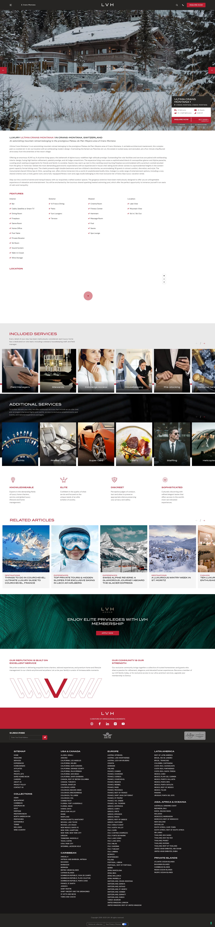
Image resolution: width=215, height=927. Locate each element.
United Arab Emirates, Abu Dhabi (167, 849)
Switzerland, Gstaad (116, 886)
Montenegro (113, 857)
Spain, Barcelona (115, 870)
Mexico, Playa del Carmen (165, 777)
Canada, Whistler (68, 785)
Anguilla (64, 857)
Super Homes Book (21, 777)
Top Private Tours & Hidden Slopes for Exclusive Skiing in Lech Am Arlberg (74, 580)
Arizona (64, 758)
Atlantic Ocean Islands (164, 862)
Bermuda (64, 867)
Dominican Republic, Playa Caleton (75, 878)
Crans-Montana (29, 5)
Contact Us (18, 787)
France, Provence (115, 790)
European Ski (19, 806)
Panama (157, 793)
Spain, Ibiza (112, 873)
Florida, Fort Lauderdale (71, 803)
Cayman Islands (67, 873)
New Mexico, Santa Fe (70, 828)
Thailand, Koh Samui (162, 835)
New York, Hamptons (69, 830)
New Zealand (160, 822)
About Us (17, 782)
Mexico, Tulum (160, 790)
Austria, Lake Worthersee (118, 758)
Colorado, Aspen (68, 787)
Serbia (110, 868)
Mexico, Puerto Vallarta (164, 779)
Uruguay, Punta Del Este (164, 795)
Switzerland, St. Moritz (117, 889)
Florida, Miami (66, 806)
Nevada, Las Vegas (68, 825)
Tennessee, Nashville (69, 838)
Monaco (111, 854)
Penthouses (19, 819)
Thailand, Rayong (161, 843)
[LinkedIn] (107, 723)
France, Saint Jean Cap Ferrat (120, 795)
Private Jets (19, 774)
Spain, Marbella (114, 878)
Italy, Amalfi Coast (115, 825)
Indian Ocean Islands (163, 870)
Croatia (111, 763)
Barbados (65, 865)
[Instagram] (115, 723)
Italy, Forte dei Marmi (116, 836)
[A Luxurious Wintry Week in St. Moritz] (172, 548)
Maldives (158, 814)
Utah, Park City (67, 844)
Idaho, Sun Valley (68, 811)
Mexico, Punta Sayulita (163, 785)
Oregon (64, 836)
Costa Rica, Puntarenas (164, 769)
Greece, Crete (113, 811)
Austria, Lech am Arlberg (118, 761)
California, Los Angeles (71, 761)
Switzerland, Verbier (116, 892)
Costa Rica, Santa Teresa (164, 771)
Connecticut (66, 801)
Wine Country (19, 830)
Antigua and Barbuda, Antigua (74, 859)
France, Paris (113, 787)
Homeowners (19, 766)
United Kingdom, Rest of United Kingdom (124, 905)
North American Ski (22, 816)
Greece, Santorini (115, 822)
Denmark (111, 766)
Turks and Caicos (68, 897)
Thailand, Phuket (161, 841)
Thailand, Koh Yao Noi (163, 838)
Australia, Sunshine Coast (165, 806)
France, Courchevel (116, 779)
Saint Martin (66, 889)
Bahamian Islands (161, 864)
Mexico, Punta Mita (162, 782)
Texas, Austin (66, 841)
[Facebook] (99, 723)
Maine (63, 814)
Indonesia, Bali (160, 808)
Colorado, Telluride (69, 795)
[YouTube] (123, 723)
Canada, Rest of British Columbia (75, 779)
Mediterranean (20, 814)
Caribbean (18, 803)
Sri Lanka (158, 833)
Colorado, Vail (67, 798)
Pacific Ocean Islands (163, 872)
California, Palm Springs (71, 771)
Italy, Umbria (113, 852)
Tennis (16, 824)
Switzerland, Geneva (116, 884)
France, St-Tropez (115, 798)
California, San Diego (70, 774)
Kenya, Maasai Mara (162, 811)
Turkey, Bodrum (114, 900)
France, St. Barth (68, 883)
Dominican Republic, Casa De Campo (76, 875)
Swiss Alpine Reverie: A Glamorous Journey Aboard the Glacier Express (123, 580)
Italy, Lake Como (114, 838)
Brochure (202, 124)
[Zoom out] (164, 279)
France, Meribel (114, 785)
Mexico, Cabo (159, 774)
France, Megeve (114, 782)
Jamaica (64, 886)
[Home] (91, 723)
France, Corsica (114, 777)
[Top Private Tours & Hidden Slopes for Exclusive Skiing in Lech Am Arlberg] (74, 548)
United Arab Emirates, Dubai (165, 851)
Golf (16, 808)
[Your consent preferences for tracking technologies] (211, 923)
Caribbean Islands (162, 867)
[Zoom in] (164, 275)
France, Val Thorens (116, 803)
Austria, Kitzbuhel (115, 755)
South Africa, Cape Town (165, 827)
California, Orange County (72, 769)
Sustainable (19, 822)
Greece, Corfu (114, 809)
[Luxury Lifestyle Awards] (194, 735)
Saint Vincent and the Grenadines (75, 891)
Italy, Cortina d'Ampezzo (118, 833)
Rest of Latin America (163, 755)
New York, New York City (71, 833)
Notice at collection (95, 924)
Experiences (19, 763)
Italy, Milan (112, 844)
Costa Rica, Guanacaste (164, 766)
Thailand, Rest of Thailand (165, 846)
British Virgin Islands (70, 870)
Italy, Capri (112, 830)
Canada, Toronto (68, 782)
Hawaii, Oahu (66, 809)
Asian (16, 798)
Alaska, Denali (67, 755)
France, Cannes (114, 771)
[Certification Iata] (107, 738)
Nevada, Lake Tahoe (69, 822)
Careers (17, 779)
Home (16, 755)
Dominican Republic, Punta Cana (74, 881)
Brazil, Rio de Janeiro (163, 758)
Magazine (18, 758)
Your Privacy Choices (113, 924)
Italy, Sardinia (113, 846)
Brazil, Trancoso (161, 761)
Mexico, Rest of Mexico (164, 787)
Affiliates (18, 769)
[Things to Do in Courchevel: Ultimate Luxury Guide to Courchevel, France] (25, 548)
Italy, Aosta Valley (115, 828)
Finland (111, 769)
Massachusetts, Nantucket (72, 819)
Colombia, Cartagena (163, 763)
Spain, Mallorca (114, 876)
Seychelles (159, 824)
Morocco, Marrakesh (163, 816)
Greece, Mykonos (115, 814)
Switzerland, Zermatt (117, 895)
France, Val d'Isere (115, 801)
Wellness (18, 827)
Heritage (17, 811)
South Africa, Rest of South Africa (169, 830)
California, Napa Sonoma (71, 766)
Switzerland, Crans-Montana (120, 881)
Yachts (17, 771)
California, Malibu (68, 763)
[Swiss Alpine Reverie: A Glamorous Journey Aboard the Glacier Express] (123, 548)
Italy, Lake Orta (114, 841)
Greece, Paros (113, 817)
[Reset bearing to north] (164, 282)
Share (182, 124)
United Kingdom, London (118, 903)
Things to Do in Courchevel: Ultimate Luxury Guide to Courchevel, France (25, 580)
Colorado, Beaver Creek (71, 790)
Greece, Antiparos (115, 806)
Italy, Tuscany (113, 849)
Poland (111, 860)
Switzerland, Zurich (116, 897)
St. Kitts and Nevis (68, 894)
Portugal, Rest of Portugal (120, 865)
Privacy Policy (20, 785)
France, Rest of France (117, 793)
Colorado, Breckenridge (71, 793)
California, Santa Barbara (72, 777)
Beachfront (19, 800)
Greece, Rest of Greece (117, 819)
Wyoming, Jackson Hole (71, 846)
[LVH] (107, 5)
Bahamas (64, 862)
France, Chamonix (115, 774)
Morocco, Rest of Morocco (166, 819)
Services (17, 761)
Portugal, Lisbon (115, 862)
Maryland (65, 817)
